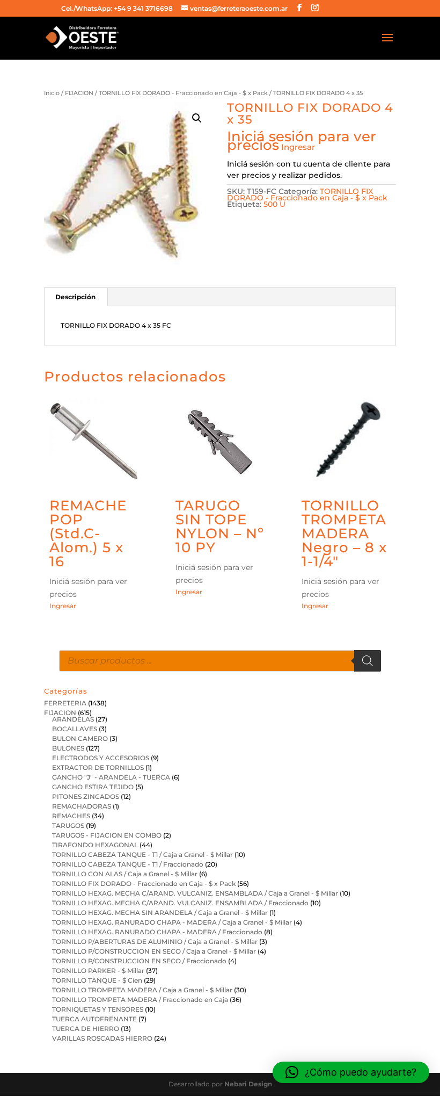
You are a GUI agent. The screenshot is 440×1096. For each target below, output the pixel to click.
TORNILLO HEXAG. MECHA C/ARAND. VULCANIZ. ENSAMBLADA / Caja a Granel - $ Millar (195, 893)
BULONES (68, 748)
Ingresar (298, 147)
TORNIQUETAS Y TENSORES (97, 1009)
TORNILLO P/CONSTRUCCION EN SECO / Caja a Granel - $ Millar (154, 951)
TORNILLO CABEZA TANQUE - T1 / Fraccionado (127, 864)
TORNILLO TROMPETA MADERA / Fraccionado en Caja (140, 1000)
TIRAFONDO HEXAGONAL (95, 845)
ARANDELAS (73, 719)
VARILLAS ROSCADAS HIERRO (102, 1038)
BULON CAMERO (80, 738)
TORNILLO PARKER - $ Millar (98, 971)
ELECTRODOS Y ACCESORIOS (100, 758)
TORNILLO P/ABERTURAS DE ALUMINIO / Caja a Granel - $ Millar (155, 942)
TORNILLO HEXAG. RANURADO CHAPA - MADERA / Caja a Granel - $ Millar (172, 922)
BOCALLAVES (74, 729)
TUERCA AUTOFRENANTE (94, 1019)
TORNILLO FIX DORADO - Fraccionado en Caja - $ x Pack (183, 93)
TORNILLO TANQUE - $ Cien (97, 980)
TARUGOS (68, 825)
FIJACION (79, 93)
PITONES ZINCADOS (85, 796)
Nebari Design (248, 1084)
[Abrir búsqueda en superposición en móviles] (220, 661)
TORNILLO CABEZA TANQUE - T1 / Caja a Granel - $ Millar (142, 854)
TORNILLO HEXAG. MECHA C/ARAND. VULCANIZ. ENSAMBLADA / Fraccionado (180, 903)
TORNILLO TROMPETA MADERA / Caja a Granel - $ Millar (142, 990)
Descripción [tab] (75, 297)
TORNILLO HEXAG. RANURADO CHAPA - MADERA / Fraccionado (157, 932)
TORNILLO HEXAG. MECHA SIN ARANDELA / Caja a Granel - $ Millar (160, 912)
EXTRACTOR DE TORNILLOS (98, 767)
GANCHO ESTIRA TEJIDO (93, 787)
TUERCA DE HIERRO (85, 1029)
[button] (197, 118)
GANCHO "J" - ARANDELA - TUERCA (111, 777)
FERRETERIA (65, 703)
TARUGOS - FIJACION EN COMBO (107, 835)
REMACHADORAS (81, 806)
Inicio (52, 93)
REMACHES (71, 816)
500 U (274, 204)
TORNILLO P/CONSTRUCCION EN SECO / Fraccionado (139, 961)
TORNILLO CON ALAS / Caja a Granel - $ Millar (124, 874)
